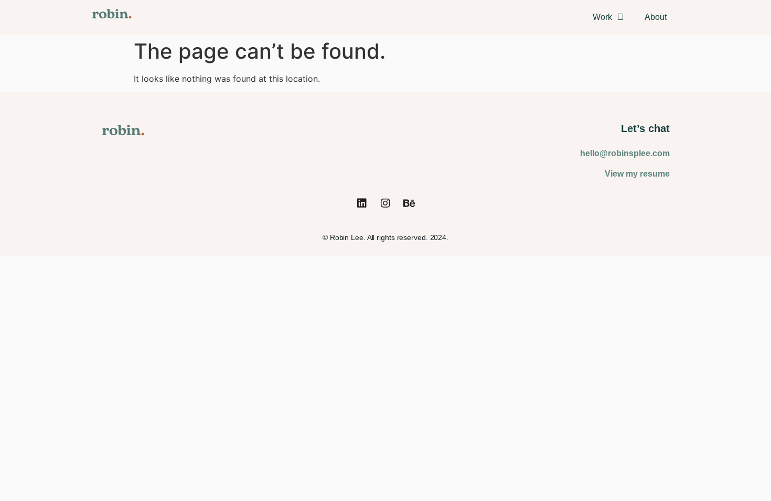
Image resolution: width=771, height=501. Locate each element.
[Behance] (409, 203)
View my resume (637, 173)
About (656, 17)
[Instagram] (385, 203)
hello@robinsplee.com (625, 153)
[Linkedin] (361, 203)
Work (602, 17)
